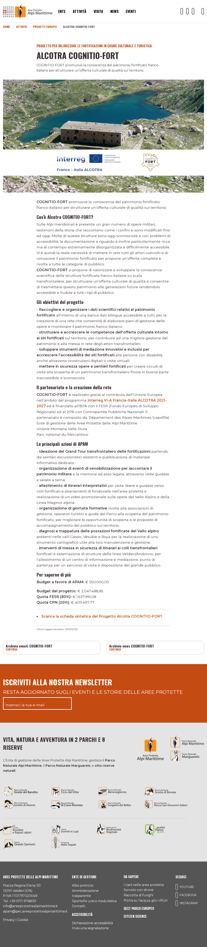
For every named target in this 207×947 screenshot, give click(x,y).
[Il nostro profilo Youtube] (182, 11)
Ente (61, 11)
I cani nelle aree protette (144, 885)
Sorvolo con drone (139, 890)
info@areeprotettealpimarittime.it (30, 906)
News (114, 11)
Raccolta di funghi (138, 895)
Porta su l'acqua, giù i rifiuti (145, 900)
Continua (12, 649)
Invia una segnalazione (90, 928)
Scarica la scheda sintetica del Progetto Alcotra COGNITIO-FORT (101, 616)
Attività (79, 11)
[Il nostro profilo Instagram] (193, 11)
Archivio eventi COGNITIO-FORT (29, 646)
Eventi (131, 11)
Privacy (9, 920)
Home (6, 26)
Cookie (22, 920)
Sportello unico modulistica (94, 901)
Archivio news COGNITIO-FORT (131, 646)
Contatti (78, 906)
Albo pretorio (82, 885)
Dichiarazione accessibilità (92, 923)
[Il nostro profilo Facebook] (187, 11)
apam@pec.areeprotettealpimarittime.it (35, 911)
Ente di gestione (84, 876)
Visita (98, 11)
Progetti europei (45, 26)
